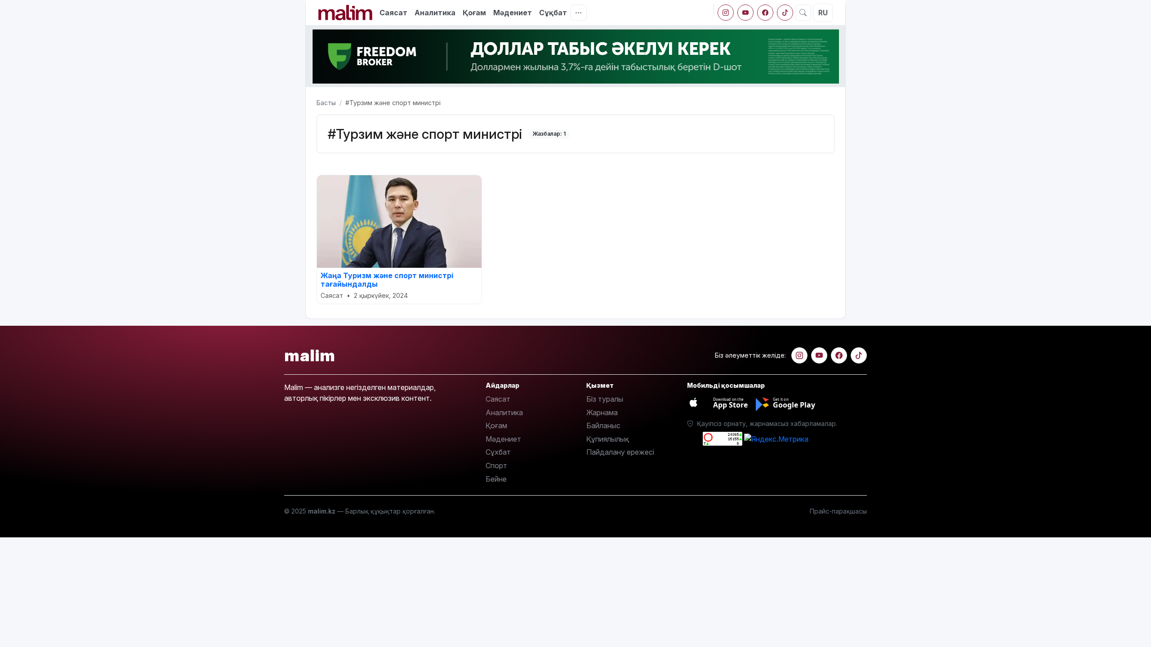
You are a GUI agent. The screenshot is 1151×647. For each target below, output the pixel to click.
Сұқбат (553, 12)
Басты (326, 102)
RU (823, 12)
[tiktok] (785, 12)
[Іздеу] (803, 12)
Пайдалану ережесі (620, 452)
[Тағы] (579, 12)
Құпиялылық (607, 438)
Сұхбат (498, 452)
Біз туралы (604, 398)
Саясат (393, 12)
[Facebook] (765, 12)
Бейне (496, 478)
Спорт (496, 465)
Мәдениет (512, 12)
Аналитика (435, 12)
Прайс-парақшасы (838, 511)
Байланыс (603, 425)
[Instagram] (726, 12)
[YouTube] (745, 12)
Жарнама (602, 412)
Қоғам (474, 12)
